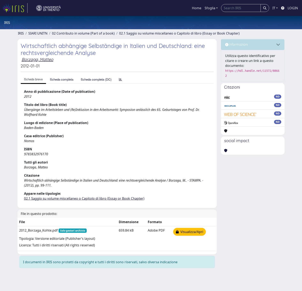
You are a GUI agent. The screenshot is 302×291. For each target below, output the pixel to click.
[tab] (120, 79)
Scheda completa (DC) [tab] (96, 79)
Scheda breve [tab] (33, 79)
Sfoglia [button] (210, 8)
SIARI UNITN (37, 33)
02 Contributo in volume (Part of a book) (83, 33)
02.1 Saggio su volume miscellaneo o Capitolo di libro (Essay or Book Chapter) (179, 33)
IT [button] (273, 8)
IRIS (21, 33)
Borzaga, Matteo (37, 59)
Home (196, 8)
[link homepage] (15, 8)
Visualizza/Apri (191, 232)
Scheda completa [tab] (61, 79)
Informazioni (238, 44)
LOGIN (293, 8)
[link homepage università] (48, 8)
